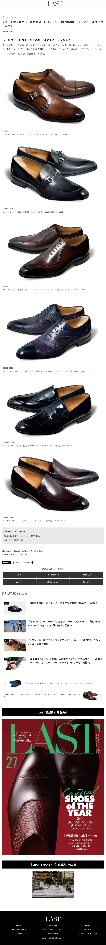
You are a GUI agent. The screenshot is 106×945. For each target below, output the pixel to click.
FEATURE (53, 925)
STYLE (88, 925)
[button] (86, 582)
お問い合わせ (53, 933)
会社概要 (88, 929)
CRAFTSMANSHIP (18, 929)
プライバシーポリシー (87, 933)
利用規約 (18, 933)
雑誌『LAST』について (53, 929)
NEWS (7, 562)
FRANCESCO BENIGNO (23, 562)
